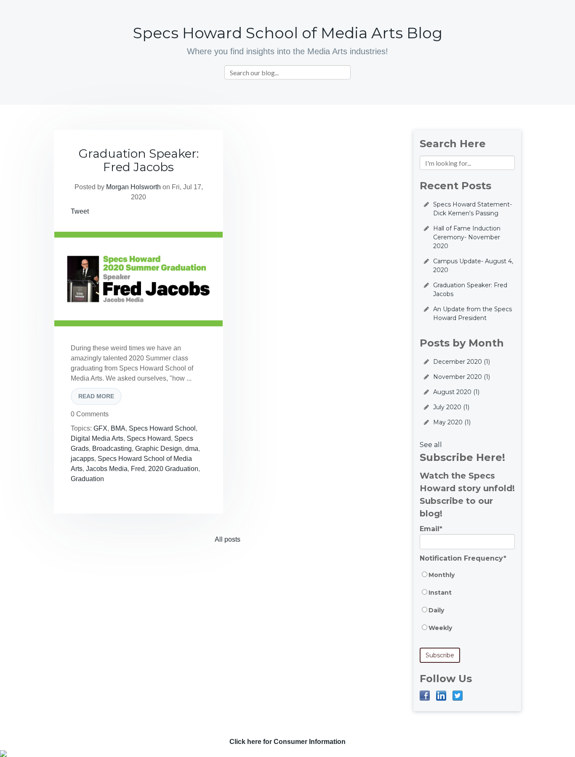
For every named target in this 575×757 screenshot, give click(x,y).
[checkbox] (467, 605)
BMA (118, 428)
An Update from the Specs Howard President (472, 313)
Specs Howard (149, 438)
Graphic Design (158, 448)
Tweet (80, 211)
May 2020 (452, 422)
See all (431, 445)
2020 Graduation (173, 468)
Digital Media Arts (97, 438)
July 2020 (451, 407)
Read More (96, 396)
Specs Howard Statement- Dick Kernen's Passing (472, 209)
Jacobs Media (107, 468)
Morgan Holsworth (133, 187)
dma (191, 448)
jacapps (82, 458)
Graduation (87, 478)
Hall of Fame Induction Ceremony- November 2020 (466, 237)
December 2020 (461, 361)
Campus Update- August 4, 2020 (473, 265)
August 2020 (456, 392)
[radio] (467, 579)
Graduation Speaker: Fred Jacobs (139, 160)
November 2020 (461, 377)
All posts (227, 539)
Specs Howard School (162, 428)
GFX (100, 428)
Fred (138, 468)
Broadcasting (112, 448)
